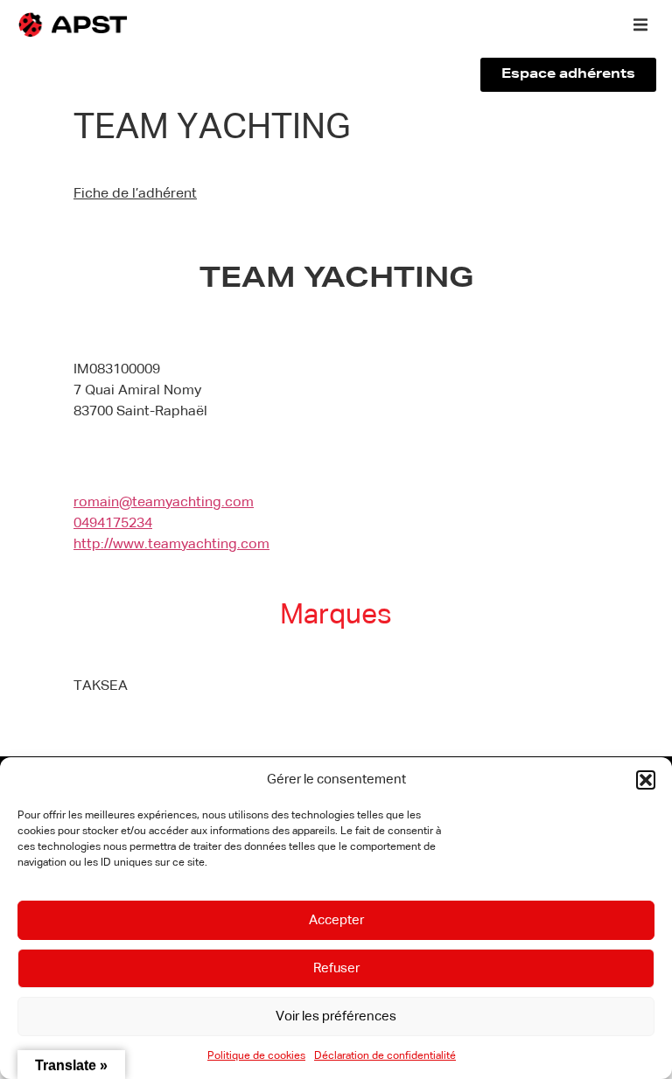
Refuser (336, 968)
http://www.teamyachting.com (172, 545)
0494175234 (113, 524)
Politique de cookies (256, 1056)
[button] (645, 780)
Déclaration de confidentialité (385, 1056)
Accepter (336, 920)
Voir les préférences (336, 1016)
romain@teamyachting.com (164, 503)
